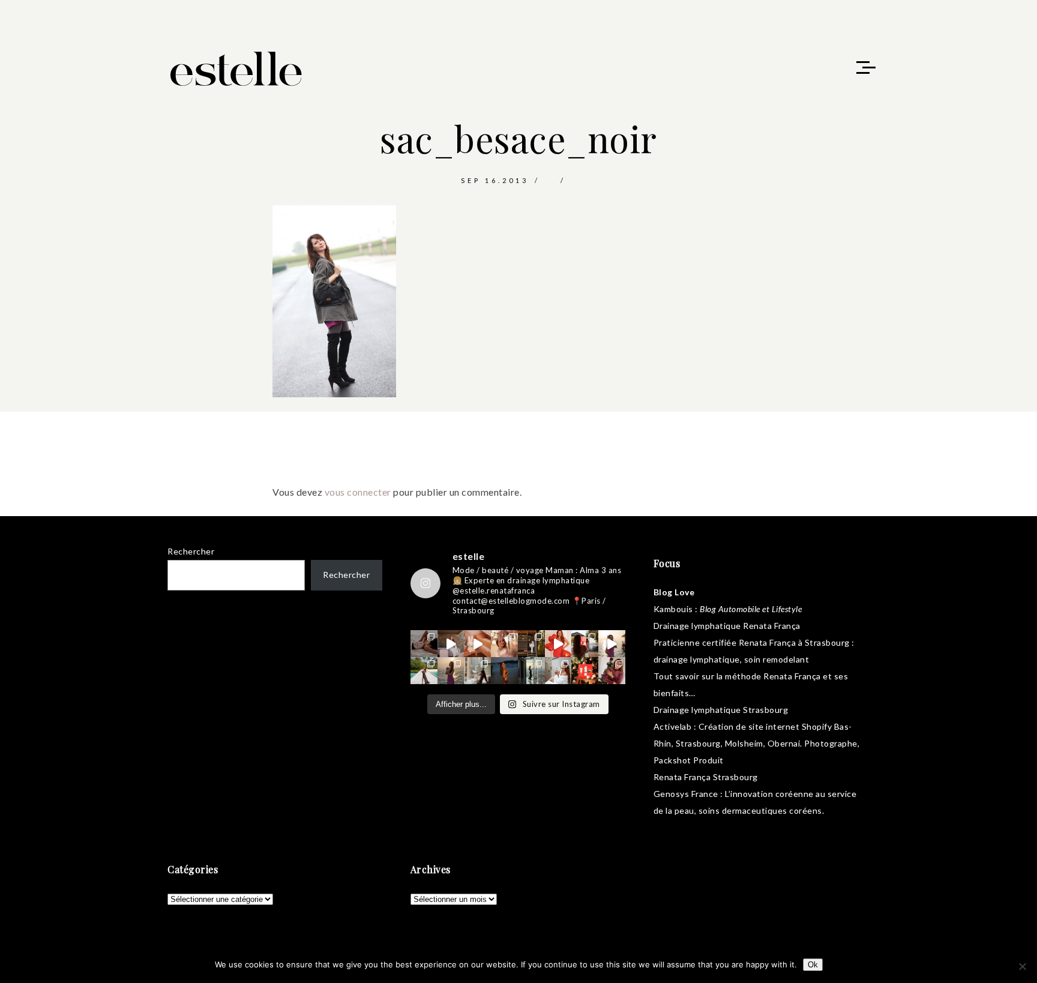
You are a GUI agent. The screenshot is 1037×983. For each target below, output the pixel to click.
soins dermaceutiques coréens (760, 810)
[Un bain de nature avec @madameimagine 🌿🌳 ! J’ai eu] (531, 643)
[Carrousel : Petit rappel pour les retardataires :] (611, 670)
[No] (1022, 966)
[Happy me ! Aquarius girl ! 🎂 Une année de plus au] (558, 643)
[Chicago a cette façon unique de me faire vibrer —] (477, 670)
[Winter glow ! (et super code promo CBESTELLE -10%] (584, 643)
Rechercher (190, 551)
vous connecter (358, 492)
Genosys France (686, 794)
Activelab (673, 726)
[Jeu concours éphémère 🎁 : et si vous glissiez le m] (584, 670)
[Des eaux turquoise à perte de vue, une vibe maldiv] (423, 670)
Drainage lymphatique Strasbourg (721, 710)
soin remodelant (777, 659)
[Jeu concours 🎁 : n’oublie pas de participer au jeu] (611, 643)
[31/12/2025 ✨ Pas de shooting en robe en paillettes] (504, 670)
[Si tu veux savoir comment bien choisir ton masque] (423, 643)
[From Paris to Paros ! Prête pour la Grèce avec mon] (450, 643)
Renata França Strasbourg (706, 777)
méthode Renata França (773, 676)
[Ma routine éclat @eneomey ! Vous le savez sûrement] (558, 670)
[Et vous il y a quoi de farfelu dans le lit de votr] (477, 643)
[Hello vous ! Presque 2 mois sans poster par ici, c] (504, 643)
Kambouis (673, 609)
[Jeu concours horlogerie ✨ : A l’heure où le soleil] (450, 670)
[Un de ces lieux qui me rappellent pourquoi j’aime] (531, 670)
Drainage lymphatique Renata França (727, 626)
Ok (813, 964)
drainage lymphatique (697, 659)
